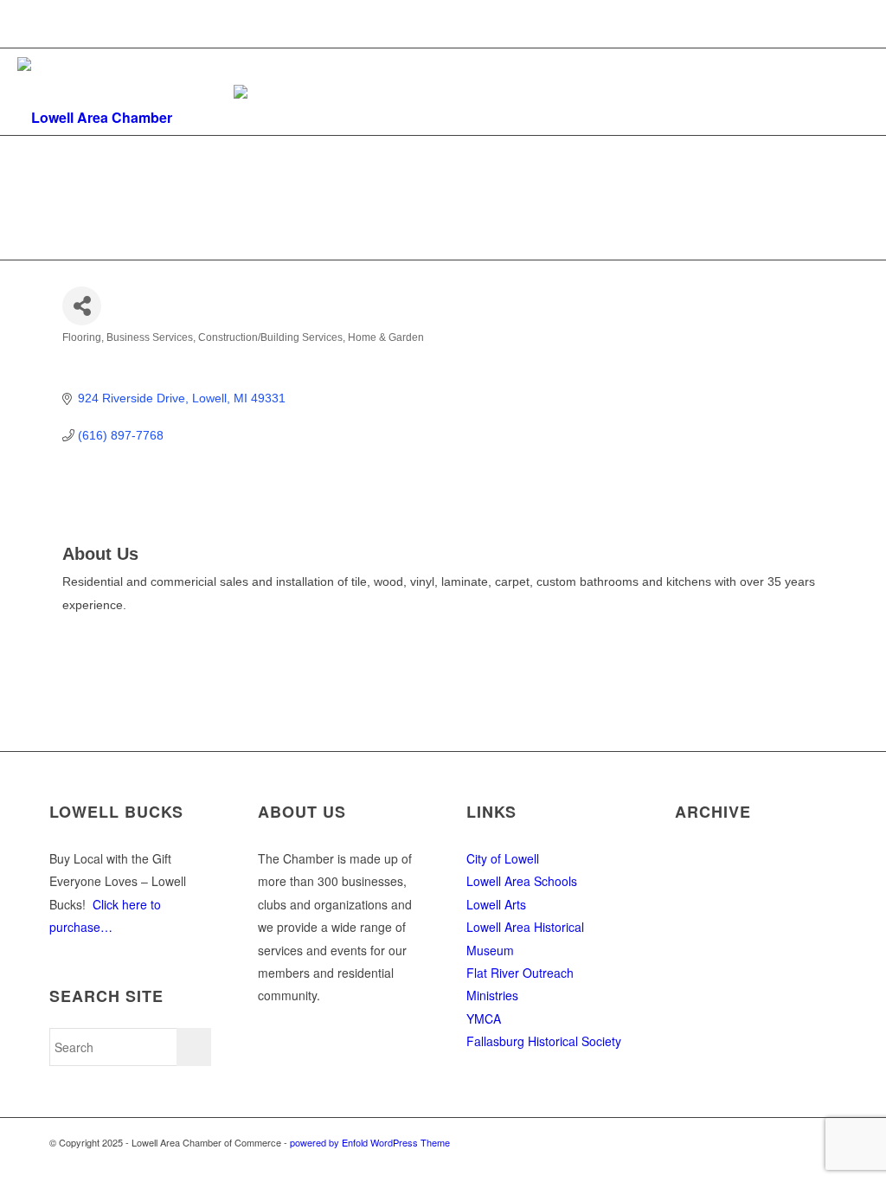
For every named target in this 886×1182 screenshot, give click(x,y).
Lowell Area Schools (521, 881)
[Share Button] (81, 305)
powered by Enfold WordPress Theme (370, 1142)
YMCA (483, 1018)
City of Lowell (502, 858)
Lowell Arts (496, 904)
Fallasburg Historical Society (543, 1041)
